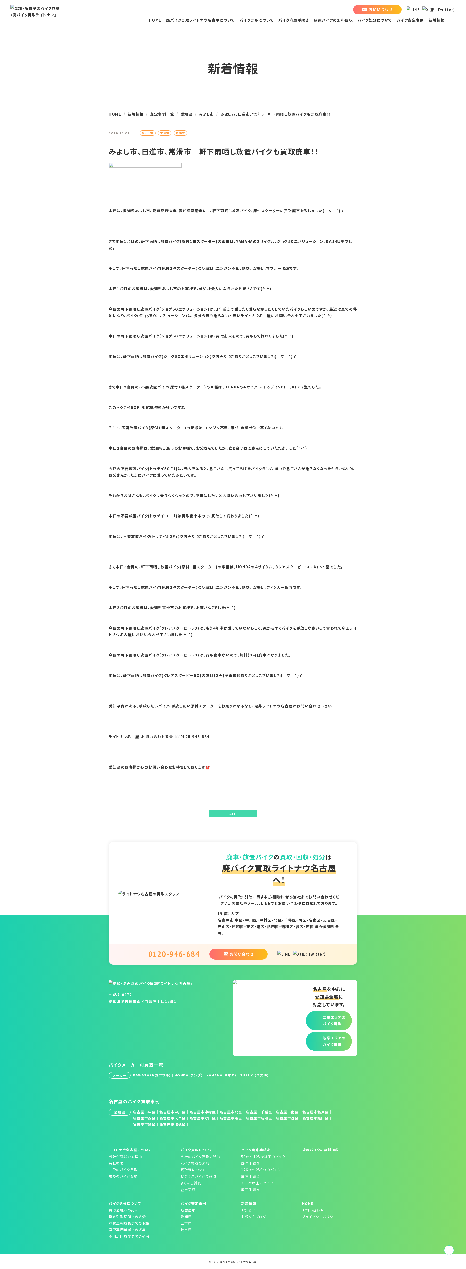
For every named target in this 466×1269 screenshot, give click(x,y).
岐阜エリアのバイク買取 (334, 1041)
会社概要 (116, 1163)
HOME (155, 20)
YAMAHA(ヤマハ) (221, 1075)
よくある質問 (191, 1182)
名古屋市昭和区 (259, 1118)
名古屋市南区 (287, 1111)
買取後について (193, 1169)
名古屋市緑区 (144, 1124)
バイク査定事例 (410, 20)
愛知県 (186, 1216)
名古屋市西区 (144, 1118)
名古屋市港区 (287, 1118)
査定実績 (188, 1189)
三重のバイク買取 (123, 1169)
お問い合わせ (313, 1210)
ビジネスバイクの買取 (198, 1176)
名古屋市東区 (231, 1118)
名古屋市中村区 (203, 1111)
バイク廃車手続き (293, 20)
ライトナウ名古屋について (130, 1149)
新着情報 (437, 20)
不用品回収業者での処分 (129, 1236)
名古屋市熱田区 (315, 1118)
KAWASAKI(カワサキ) (152, 1075)
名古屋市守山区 (203, 1118)
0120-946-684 (174, 954)
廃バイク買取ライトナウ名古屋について (200, 20)
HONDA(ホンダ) (189, 1075)
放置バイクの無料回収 (333, 20)
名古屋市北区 (231, 1111)
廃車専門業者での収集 (127, 1229)
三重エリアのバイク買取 (334, 1020)
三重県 (186, 1223)
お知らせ (248, 1210)
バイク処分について (375, 20)
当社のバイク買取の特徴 (201, 1156)
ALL (233, 813)
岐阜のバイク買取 (123, 1176)
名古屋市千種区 (259, 1111)
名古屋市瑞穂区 (172, 1124)
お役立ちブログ (253, 1216)
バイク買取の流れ (195, 1163)
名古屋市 (188, 1210)
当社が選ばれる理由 (125, 1156)
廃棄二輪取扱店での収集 (129, 1223)
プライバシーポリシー (319, 1216)
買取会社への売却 (124, 1210)
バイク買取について (257, 20)
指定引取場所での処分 (127, 1216)
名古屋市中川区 (172, 1111)
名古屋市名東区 (315, 1111)
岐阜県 (186, 1229)
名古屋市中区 (144, 1111)
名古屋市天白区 (172, 1118)
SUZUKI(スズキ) (254, 1075)
